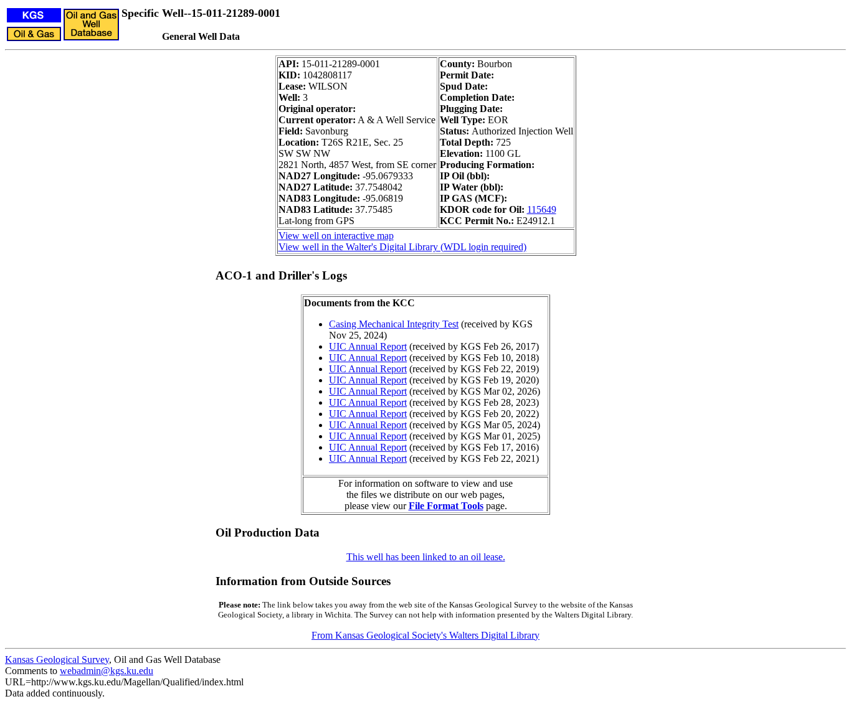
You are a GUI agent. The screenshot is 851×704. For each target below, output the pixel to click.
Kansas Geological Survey (57, 659)
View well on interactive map (336, 235)
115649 (541, 209)
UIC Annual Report (368, 346)
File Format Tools (446, 505)
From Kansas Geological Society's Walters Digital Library (425, 635)
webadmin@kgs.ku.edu (106, 670)
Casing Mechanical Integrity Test (394, 324)
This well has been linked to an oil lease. (425, 556)
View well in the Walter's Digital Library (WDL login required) (402, 247)
